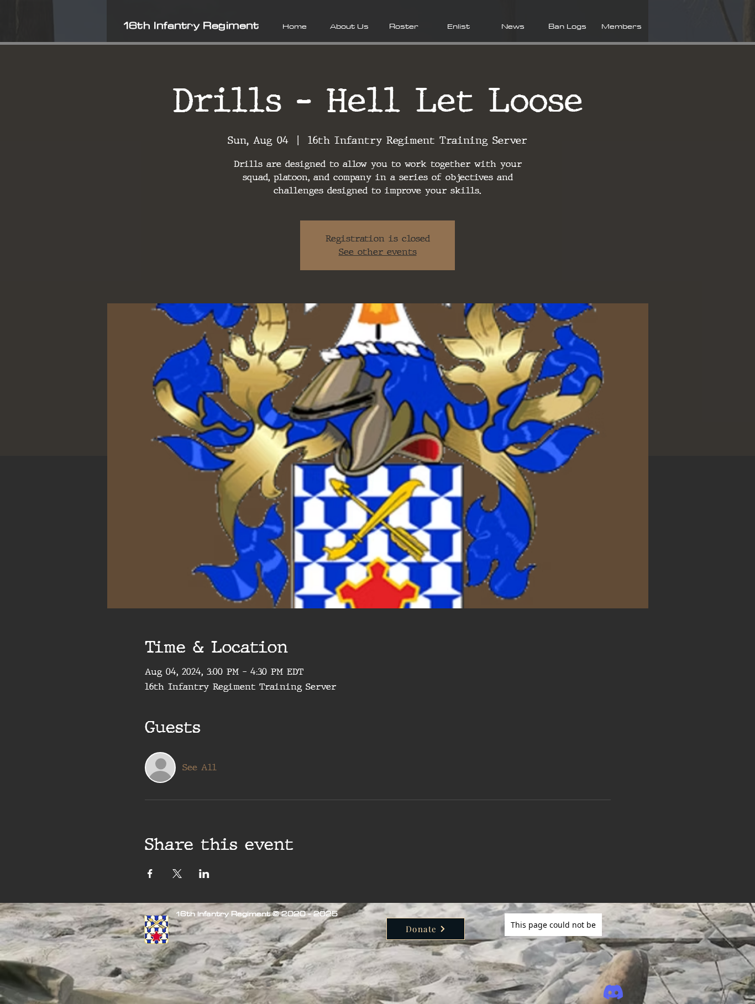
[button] (349, 26)
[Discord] (613, 992)
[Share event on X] (177, 873)
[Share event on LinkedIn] (204, 873)
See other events (378, 251)
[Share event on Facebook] (150, 873)
